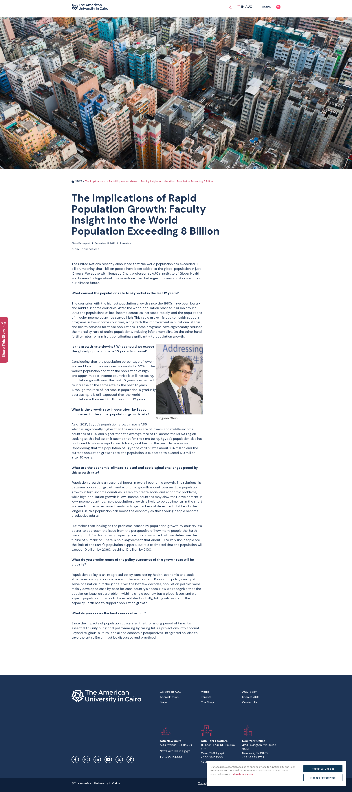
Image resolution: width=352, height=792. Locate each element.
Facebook (75, 759)
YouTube (108, 759)
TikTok (130, 759)
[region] (276, 773)
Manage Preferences (323, 777)
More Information (243, 774)
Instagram (86, 759)
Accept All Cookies (323, 768)
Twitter (119, 759)
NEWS (78, 181)
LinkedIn (97, 759)
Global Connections (85, 249)
